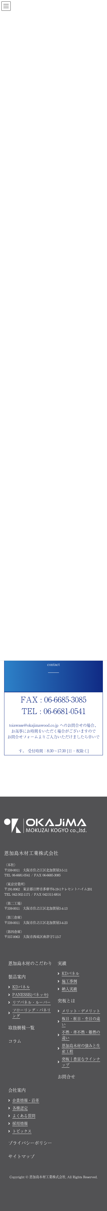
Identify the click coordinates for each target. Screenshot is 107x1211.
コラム (14, 1041)
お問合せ (66, 1076)
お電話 (23, 1203)
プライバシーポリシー (30, 1142)
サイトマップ (21, 1156)
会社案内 (17, 1090)
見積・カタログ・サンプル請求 (68, 1203)
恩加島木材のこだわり (30, 963)
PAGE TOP (98, 1084)
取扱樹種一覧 (21, 1027)
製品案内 (17, 976)
